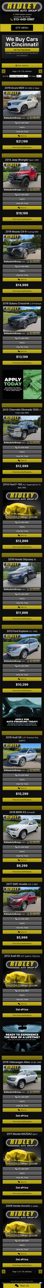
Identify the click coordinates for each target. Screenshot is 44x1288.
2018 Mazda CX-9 (22, 231)
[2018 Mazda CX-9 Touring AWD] (22, 249)
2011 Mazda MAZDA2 (22, 1133)
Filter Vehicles (22, 65)
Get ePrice (22, 1009)
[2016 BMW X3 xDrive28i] (22, 830)
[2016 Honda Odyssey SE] (22, 577)
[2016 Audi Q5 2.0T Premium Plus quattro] (22, 758)
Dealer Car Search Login (8, 1282)
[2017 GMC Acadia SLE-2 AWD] (22, 901)
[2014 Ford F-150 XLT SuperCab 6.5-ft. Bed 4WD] (22, 505)
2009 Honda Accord (22, 1205)
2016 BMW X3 (22, 812)
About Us (17, 1281)
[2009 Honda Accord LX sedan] (22, 1223)
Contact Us (22, 1281)
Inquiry (22, 127)
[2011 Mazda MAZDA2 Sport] (22, 1151)
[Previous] (3, 71)
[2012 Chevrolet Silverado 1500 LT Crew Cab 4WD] (22, 430)
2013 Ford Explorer (22, 631)
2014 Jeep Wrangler (22, 159)
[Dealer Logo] (22, 7)
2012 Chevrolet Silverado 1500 (22, 411)
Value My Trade (22, 131)
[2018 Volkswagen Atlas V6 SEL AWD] (22, 1080)
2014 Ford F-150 (22, 486)
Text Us (23, 136)
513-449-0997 (24, 19)
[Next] (40, 71)
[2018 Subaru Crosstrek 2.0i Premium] (22, 321)
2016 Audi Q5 (22, 739)
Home (12, 1281)
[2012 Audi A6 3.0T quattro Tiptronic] (22, 973)
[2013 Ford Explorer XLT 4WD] (22, 649)
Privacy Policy (29, 1281)
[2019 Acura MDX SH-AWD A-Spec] (22, 105)
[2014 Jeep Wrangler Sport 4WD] (22, 177)
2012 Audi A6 (22, 955)
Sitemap (25, 1282)
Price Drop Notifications (22, 147)
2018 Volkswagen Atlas (22, 1062)
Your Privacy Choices (33, 1282)
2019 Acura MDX (22, 87)
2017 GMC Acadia (22, 884)
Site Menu (22, 27)
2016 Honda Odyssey (22, 559)
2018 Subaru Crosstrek (22, 303)
